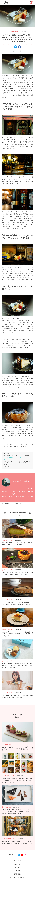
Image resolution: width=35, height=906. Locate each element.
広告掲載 (17, 867)
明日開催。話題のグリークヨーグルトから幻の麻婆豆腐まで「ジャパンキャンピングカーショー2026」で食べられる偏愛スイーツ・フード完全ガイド (17, 780)
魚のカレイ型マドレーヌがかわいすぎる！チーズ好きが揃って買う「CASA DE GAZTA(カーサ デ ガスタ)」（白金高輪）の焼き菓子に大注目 (17, 665)
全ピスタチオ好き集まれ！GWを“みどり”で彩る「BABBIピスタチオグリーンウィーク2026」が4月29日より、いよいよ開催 (17, 748)
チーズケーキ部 (14, 31)
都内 (13, 51)
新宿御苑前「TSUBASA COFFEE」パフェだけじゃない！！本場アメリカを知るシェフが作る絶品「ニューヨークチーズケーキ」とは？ (17, 633)
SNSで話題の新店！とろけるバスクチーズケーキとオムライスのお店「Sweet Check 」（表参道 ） (17, 696)
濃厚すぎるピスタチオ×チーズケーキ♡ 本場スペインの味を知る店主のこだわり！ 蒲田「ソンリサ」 (17, 543)
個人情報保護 (17, 874)
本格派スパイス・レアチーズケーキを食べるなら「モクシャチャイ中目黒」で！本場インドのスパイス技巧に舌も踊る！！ (17, 603)
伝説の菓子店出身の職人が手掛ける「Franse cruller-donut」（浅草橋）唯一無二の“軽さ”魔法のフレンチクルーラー (17, 843)
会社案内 (17, 870)
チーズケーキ (19, 51)
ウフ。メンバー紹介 (17, 860)
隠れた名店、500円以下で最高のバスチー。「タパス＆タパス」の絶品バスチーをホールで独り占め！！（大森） (17, 573)
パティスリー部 (7, 744)
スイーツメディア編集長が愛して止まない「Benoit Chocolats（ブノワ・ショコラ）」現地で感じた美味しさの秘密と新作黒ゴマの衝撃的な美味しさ (17, 811)
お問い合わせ (17, 864)
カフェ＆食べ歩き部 (9, 775)
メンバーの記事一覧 (26, 488)
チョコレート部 (7, 807)
